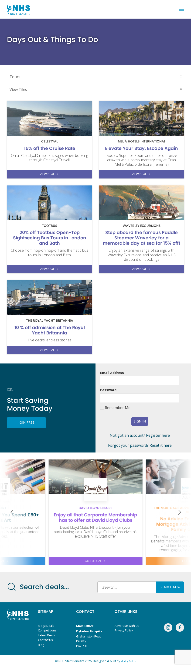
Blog (41, 645)
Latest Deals (46, 635)
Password (108, 390)
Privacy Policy (124, 630)
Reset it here (161, 445)
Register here (158, 435)
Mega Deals (46, 626)
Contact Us (45, 640)
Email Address (112, 372)
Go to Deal (93, 561)
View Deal (47, 174)
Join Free (26, 422)
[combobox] (137, 587)
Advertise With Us (127, 626)
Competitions (47, 630)
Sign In (140, 421)
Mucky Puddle (128, 661)
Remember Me (117, 407)
